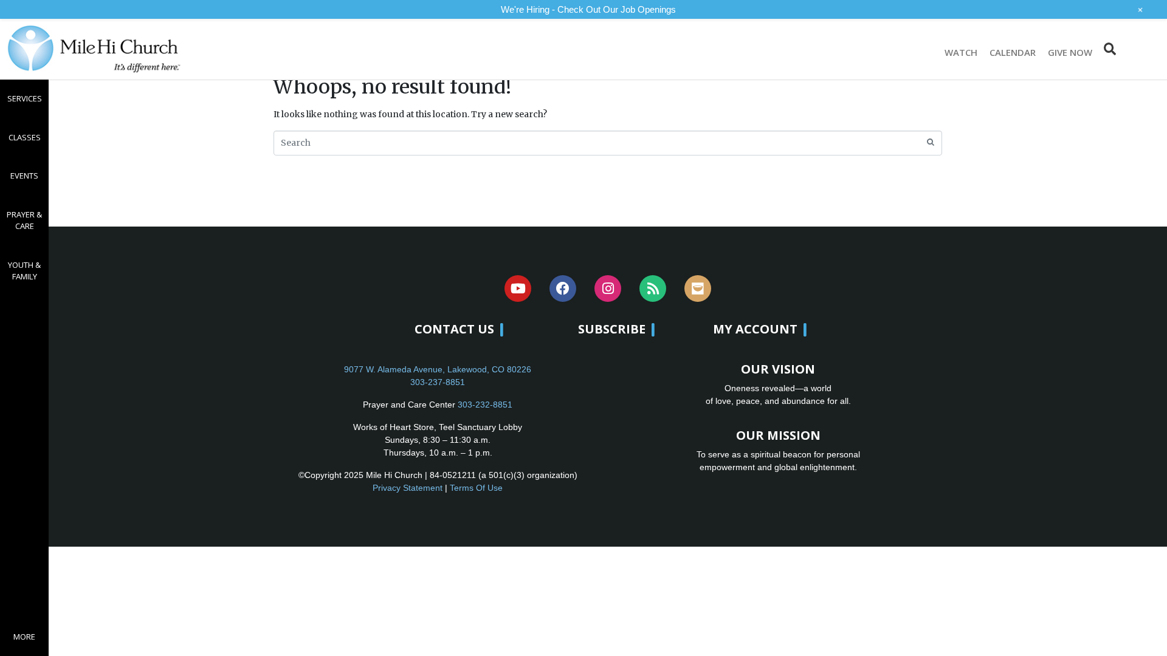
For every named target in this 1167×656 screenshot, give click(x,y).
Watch (961, 52)
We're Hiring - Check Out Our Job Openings (588, 9)
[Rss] (652, 288)
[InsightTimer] (697, 288)
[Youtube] (517, 288)
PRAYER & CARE (24, 220)
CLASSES (25, 137)
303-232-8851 (485, 404)
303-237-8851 (437, 382)
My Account (755, 329)
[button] (1109, 49)
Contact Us (454, 329)
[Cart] (1141, 49)
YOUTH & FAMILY (24, 270)
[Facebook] (562, 288)
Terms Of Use (476, 488)
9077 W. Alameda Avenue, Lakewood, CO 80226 (437, 369)
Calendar (1013, 52)
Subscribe (611, 329)
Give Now (1070, 52)
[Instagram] (607, 288)
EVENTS (24, 175)
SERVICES (24, 98)
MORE (24, 636)
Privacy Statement (407, 488)
